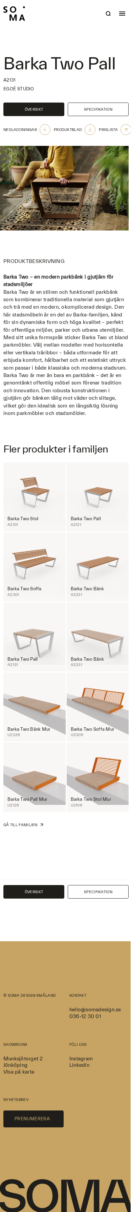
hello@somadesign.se (95, 1009)
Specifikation (98, 109)
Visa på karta (18, 1072)
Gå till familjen (20, 825)
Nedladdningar (20, 130)
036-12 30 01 (85, 1016)
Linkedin (79, 1065)
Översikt (34, 109)
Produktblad (68, 130)
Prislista (108, 130)
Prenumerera (32, 1118)
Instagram (81, 1058)
